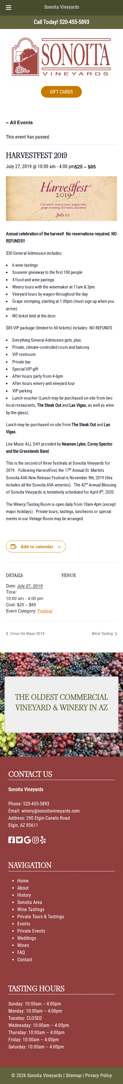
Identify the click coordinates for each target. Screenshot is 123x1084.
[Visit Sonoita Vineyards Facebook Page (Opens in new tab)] (11, 841)
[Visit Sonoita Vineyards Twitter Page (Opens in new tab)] (19, 841)
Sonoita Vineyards (61, 7)
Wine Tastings (30, 909)
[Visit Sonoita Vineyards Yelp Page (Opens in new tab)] (43, 841)
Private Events (31, 931)
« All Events (19, 122)
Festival (45, 611)
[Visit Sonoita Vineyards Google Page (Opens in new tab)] (27, 841)
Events (23, 924)
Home (23, 881)
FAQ (21, 952)
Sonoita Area (29, 902)
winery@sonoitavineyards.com (50, 811)
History (24, 895)
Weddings (26, 938)
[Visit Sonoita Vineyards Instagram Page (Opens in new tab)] (35, 841)
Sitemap (74, 1075)
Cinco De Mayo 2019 (26, 633)
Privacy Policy (98, 1075)
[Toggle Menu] (8, 8)
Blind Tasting (103, 633)
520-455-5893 (36, 804)
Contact (24, 959)
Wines (23, 945)
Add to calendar (37, 546)
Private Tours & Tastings (40, 916)
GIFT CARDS (61, 92)
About (23, 888)
